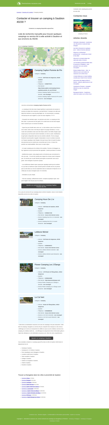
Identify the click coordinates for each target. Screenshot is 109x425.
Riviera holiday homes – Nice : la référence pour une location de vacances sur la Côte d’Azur (81, 72)
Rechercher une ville (80, 3)
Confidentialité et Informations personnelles (58, 414)
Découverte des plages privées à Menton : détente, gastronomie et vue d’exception (82, 82)
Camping (19, 12)
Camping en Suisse (54, 421)
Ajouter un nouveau (75, 414)
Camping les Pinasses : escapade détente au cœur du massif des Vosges (82, 88)
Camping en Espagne (86, 418)
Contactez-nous (33, 414)
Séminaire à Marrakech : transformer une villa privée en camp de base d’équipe (82, 44)
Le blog (89, 3)
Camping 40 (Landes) (27, 12)
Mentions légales (42, 414)
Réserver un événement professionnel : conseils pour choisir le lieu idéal (82, 54)
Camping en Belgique (74, 418)
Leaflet (53, 65)
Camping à (27, 388)
